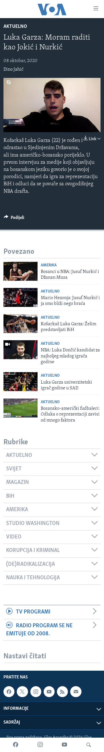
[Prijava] (75, 691)
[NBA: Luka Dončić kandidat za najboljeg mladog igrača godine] (20, 349)
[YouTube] (64, 745)
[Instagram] (40, 745)
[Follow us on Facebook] (8, 691)
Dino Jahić (13, 69)
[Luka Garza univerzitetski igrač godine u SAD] (20, 381)
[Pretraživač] (88, 745)
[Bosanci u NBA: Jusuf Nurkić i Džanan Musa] (20, 271)
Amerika (49, 265)
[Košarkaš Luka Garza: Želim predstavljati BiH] (20, 323)
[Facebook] (16, 745)
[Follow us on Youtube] (49, 691)
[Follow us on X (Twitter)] (22, 691)
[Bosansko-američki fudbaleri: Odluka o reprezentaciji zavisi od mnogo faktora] (20, 408)
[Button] (14, 219)
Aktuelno (15, 26)
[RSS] (62, 691)
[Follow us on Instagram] (35, 691)
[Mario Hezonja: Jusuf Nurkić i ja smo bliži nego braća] (20, 297)
